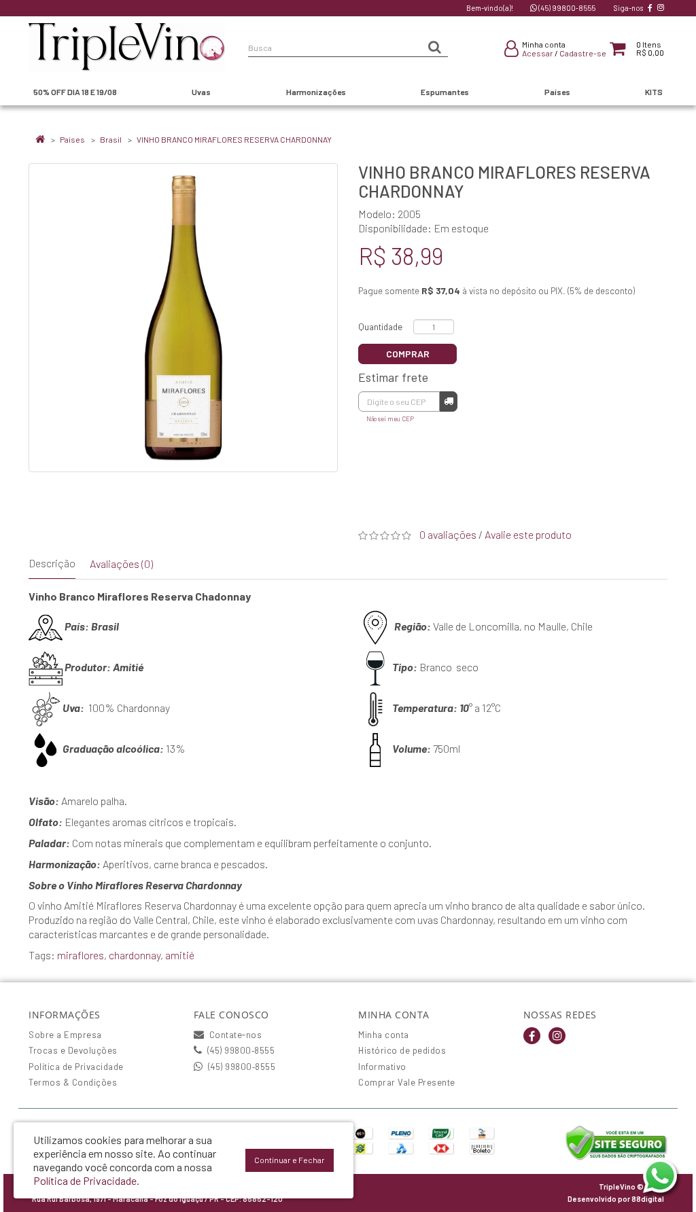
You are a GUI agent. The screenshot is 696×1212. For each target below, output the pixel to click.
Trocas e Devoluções (73, 1050)
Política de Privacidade (76, 1066)
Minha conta (383, 1034)
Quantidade (380, 326)
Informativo (382, 1066)
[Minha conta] (511, 51)
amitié (179, 954)
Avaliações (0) (121, 563)
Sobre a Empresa (65, 1034)
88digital (647, 1198)
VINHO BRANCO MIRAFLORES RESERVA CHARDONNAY (234, 139)
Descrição (52, 562)
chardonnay (134, 954)
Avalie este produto (528, 534)
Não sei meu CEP (390, 418)
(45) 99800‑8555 (566, 7)
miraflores (80, 954)
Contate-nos (234, 1034)
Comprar (408, 353)
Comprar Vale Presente (406, 1082)
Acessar (537, 53)
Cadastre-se (582, 53)
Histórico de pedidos (402, 1050)
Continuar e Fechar (289, 1159)
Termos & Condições (73, 1082)
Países (72, 139)
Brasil (111, 139)
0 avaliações (447, 534)
